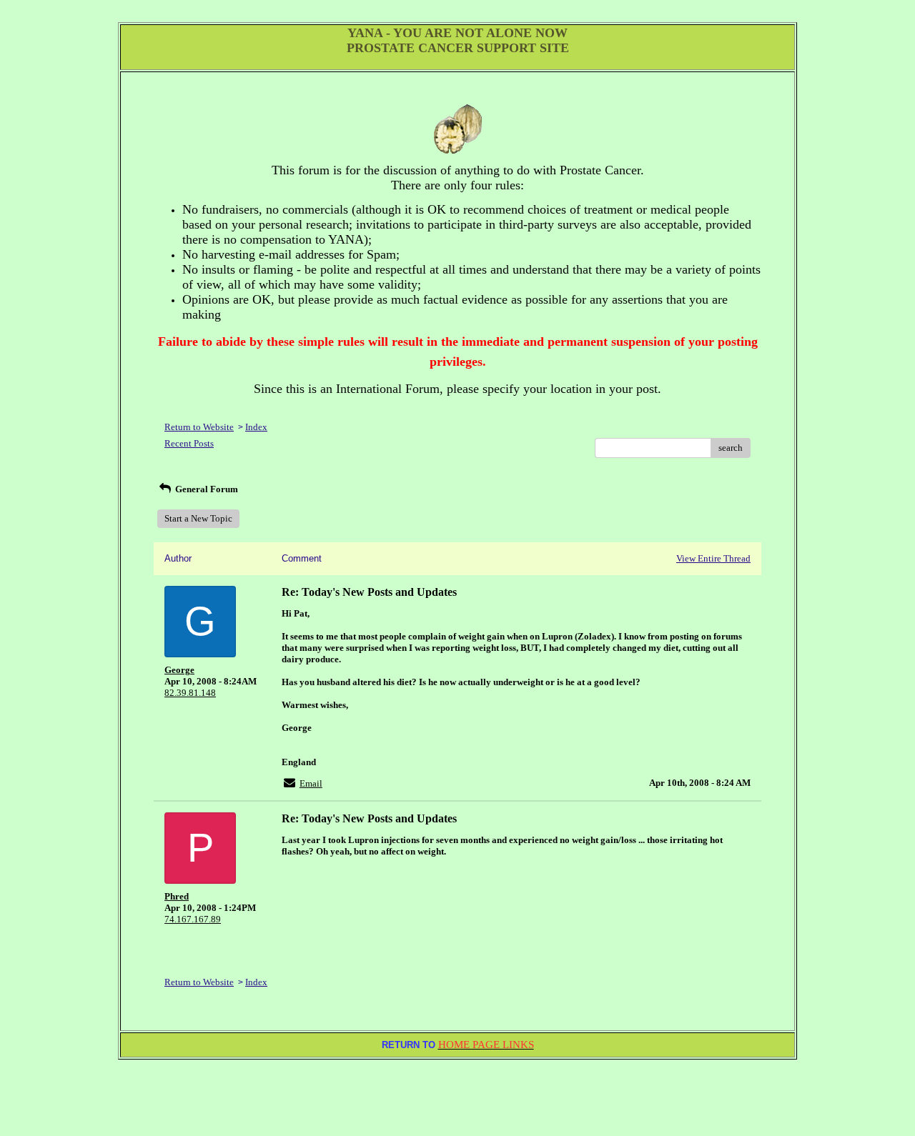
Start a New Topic (198, 518)
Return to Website (199, 427)
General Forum (205, 489)
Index (256, 427)
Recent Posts (189, 443)
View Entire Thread (713, 558)
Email (311, 783)
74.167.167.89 (192, 919)
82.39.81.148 (190, 692)
